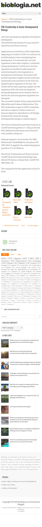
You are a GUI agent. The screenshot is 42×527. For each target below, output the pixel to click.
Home (4, 19)
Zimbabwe (10, 304)
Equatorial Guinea (27, 290)
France (34, 263)
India (28, 280)
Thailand (38, 286)
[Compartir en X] (8, 182)
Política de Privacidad (9, 488)
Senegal (3, 280)
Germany (5, 261)
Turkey (3, 294)
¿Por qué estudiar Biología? (20, 406)
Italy (12, 269)
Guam (10, 296)
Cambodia (30, 294)
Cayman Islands (25, 292)
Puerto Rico (29, 286)
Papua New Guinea (25, 288)
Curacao (29, 300)
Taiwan (13, 300)
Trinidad (35, 284)
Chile (22, 280)
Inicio (23, 225)
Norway (4, 269)
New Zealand (27, 271)
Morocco (18, 296)
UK (32, 258)
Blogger (21, 504)
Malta (30, 302)
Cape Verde (21, 300)
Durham (36, 300)
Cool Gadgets (21, 511)
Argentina (27, 282)
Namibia (7, 282)
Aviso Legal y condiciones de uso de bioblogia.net (19, 481)
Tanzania (24, 284)
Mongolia (10, 298)
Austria (14, 265)
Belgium (8, 273)
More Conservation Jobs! (11, 309)
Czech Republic (21, 267)
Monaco (36, 302)
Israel (36, 278)
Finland (8, 267)
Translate (17, 330)
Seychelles (13, 280)
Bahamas (12, 294)
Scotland (34, 273)
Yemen (3, 304)
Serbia (23, 298)
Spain (18, 258)
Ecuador (4, 271)
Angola (34, 296)
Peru (25, 273)
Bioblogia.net (23, 502)
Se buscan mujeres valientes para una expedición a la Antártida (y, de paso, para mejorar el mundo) (24, 420)
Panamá (15, 271)
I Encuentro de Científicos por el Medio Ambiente (6, 207)
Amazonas (16, 282)
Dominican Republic (11, 290)
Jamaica (24, 302)
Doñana (13, 288)
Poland (38, 271)
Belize (6, 288)
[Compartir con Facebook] (11, 182)
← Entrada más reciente (10, 225)
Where (5, 254)
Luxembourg (5, 286)
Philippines (37, 288)
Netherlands (22, 269)
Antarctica (33, 275)
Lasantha (31, 507)
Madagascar (37, 280)
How (12, 254)
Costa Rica (24, 265)
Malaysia (14, 284)
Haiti (9, 302)
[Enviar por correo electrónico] (3, 182)
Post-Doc (28, 217)
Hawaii (22, 275)
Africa (34, 267)
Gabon (18, 278)
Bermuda (21, 294)
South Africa (36, 265)
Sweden (21, 263)
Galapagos (27, 278)
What (19, 254)
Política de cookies (8, 485)
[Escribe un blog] (6, 182)
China (3, 275)
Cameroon (13, 292)
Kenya (3, 278)
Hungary (4, 284)
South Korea (30, 298)
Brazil (17, 273)
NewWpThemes (12, 507)
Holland (36, 292)
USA (4, 258)
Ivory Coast (17, 302)
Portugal (4, 265)
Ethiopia (3, 302)
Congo (35, 282)
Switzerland (21, 261)
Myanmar (27, 296)
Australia (37, 261)
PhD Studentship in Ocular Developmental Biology (19, 28)
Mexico (13, 275)
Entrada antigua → (34, 225)
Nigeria (17, 298)
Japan (11, 278)
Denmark (34, 269)
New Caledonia (17, 286)
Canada (9, 263)
